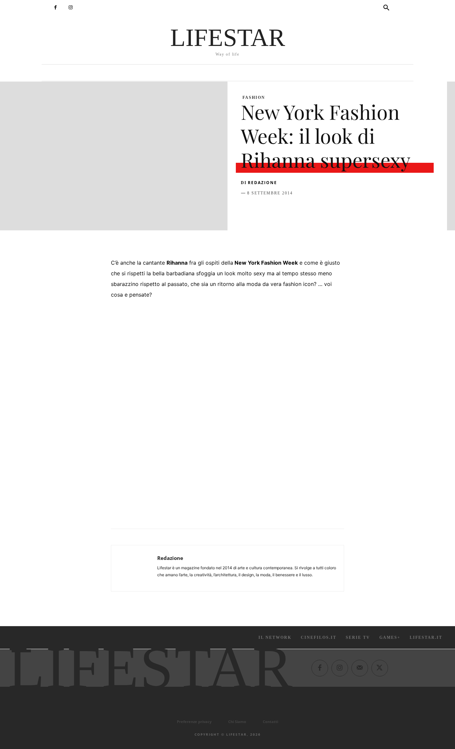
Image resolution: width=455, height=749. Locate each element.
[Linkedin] (308, 209)
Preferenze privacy (194, 721)
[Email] (324, 209)
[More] (355, 209)
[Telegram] (339, 209)
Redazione (262, 182)
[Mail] (359, 668)
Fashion (253, 98)
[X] (262, 209)
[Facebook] (55, 7)
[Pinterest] (278, 209)
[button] (386, 8)
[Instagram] (70, 7)
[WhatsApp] (293, 209)
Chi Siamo (237, 721)
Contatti (270, 721)
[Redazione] (134, 568)
